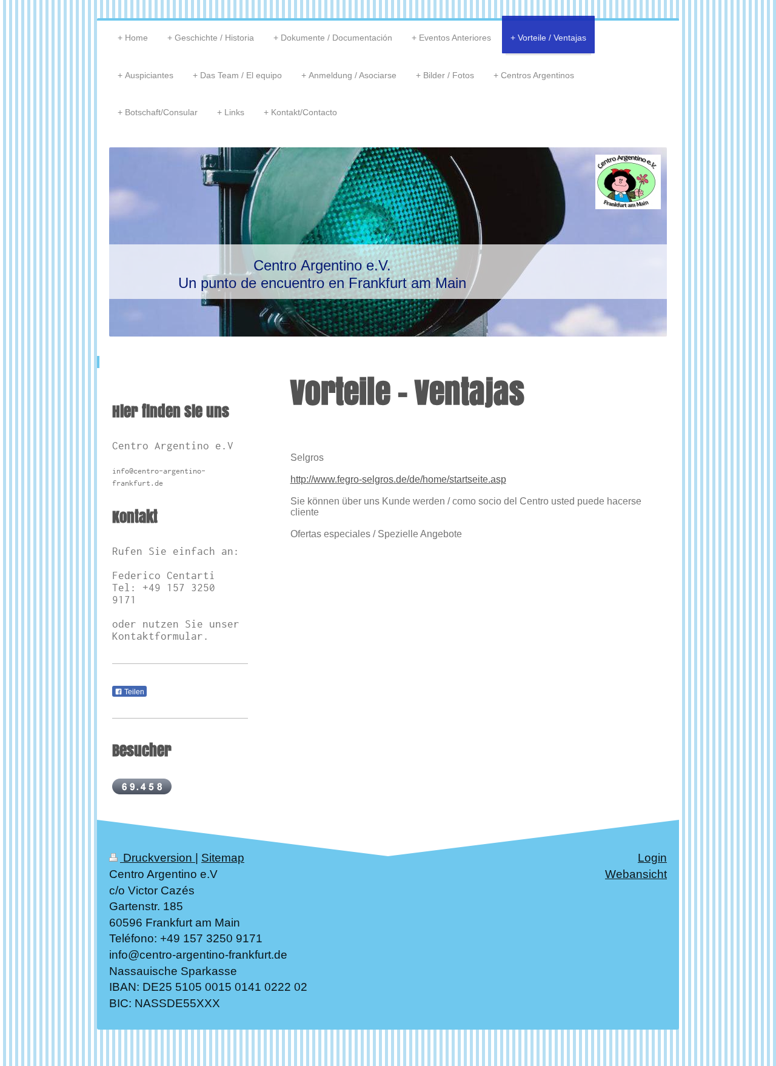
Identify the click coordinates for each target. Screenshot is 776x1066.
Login (652, 857)
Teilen (133, 692)
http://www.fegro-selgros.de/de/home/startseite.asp (398, 479)
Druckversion (157, 857)
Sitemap (222, 857)
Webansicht (636, 874)
